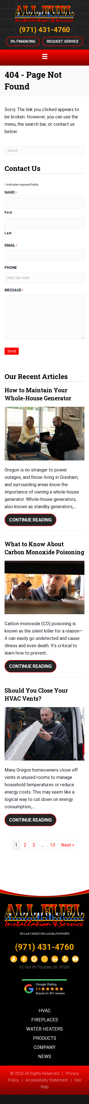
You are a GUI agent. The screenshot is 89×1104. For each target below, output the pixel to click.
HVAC (45, 1010)
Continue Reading (32, 520)
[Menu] (44, 56)
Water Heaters (44, 1029)
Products (44, 1038)
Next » (67, 845)
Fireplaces (44, 1020)
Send (11, 351)
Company (44, 1047)
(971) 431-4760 (44, 29)
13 (52, 845)
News (44, 1056)
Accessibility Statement (46, 1080)
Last (8, 233)
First (8, 212)
